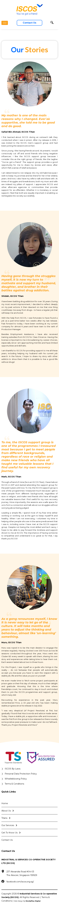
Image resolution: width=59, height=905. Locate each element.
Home (4, 803)
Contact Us (7, 840)
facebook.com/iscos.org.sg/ (20, 881)
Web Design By (27, 901)
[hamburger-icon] (4, 23)
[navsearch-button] (52, 23)
